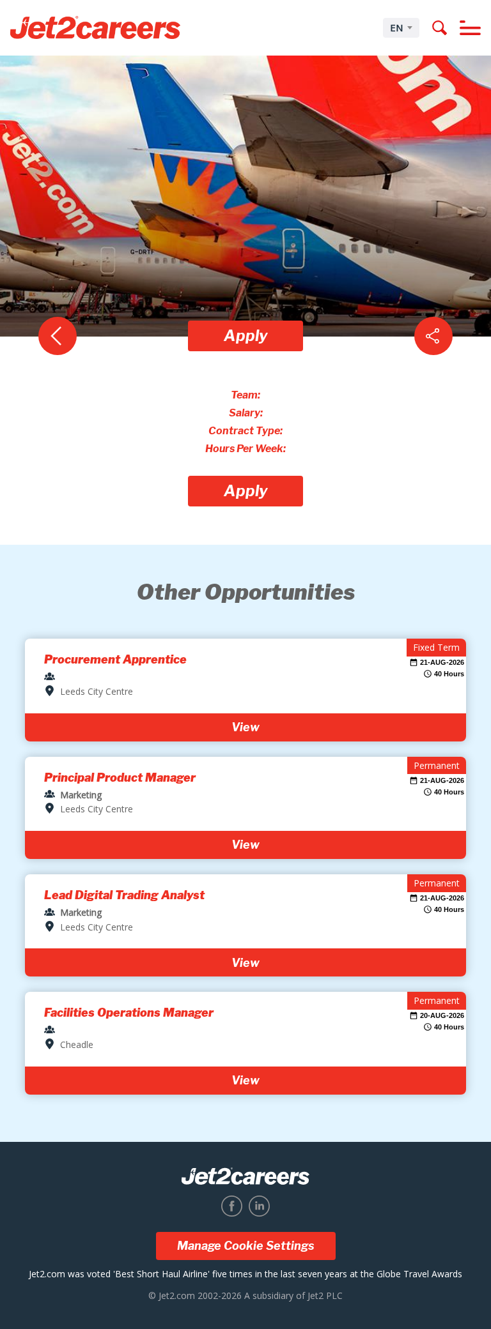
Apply (246, 335)
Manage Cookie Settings (246, 1245)
